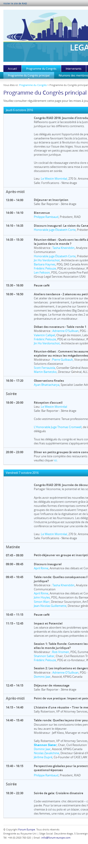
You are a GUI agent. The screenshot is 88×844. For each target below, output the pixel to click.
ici (55, 460)
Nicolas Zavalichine (46, 753)
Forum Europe (26, 829)
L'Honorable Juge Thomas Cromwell (57, 427)
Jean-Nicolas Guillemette (50, 606)
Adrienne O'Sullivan (65, 331)
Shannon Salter (44, 656)
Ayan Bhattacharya (46, 385)
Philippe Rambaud (46, 217)
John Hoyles (42, 597)
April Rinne (41, 568)
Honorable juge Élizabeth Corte (55, 230)
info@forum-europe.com (55, 837)
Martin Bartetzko (45, 372)
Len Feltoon (42, 272)
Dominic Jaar (42, 677)
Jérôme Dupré (43, 757)
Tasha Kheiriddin (63, 248)
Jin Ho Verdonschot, (47, 343)
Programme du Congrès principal (29, 75)
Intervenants (73, 68)
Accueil (12, 68)
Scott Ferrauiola (44, 368)
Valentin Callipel (44, 335)
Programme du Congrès (41, 68)
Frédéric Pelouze (45, 268)
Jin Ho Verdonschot (47, 260)
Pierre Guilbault (62, 360)
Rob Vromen (60, 652)
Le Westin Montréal (54, 407)
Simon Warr (42, 602)
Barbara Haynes (44, 264)
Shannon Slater (45, 745)
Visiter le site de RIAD (15, 3)
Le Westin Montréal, (54, 178)
